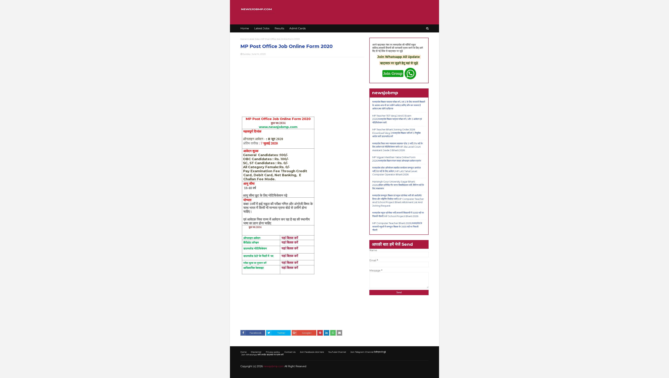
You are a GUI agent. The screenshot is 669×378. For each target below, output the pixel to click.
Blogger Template (293, 373)
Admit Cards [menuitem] (297, 28)
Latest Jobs (253, 39)
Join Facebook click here (312, 352)
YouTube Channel (337, 352)
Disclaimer (256, 352)
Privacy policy (273, 352)
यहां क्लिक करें (290, 237)
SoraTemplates (259, 373)
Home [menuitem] (244, 28)
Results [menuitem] (279, 28)
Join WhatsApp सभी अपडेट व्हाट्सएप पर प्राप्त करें (262, 354)
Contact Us (289, 352)
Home (243, 39)
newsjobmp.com (273, 366)
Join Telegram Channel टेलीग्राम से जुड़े (368, 352)
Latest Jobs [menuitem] (261, 28)
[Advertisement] (302, 85)
